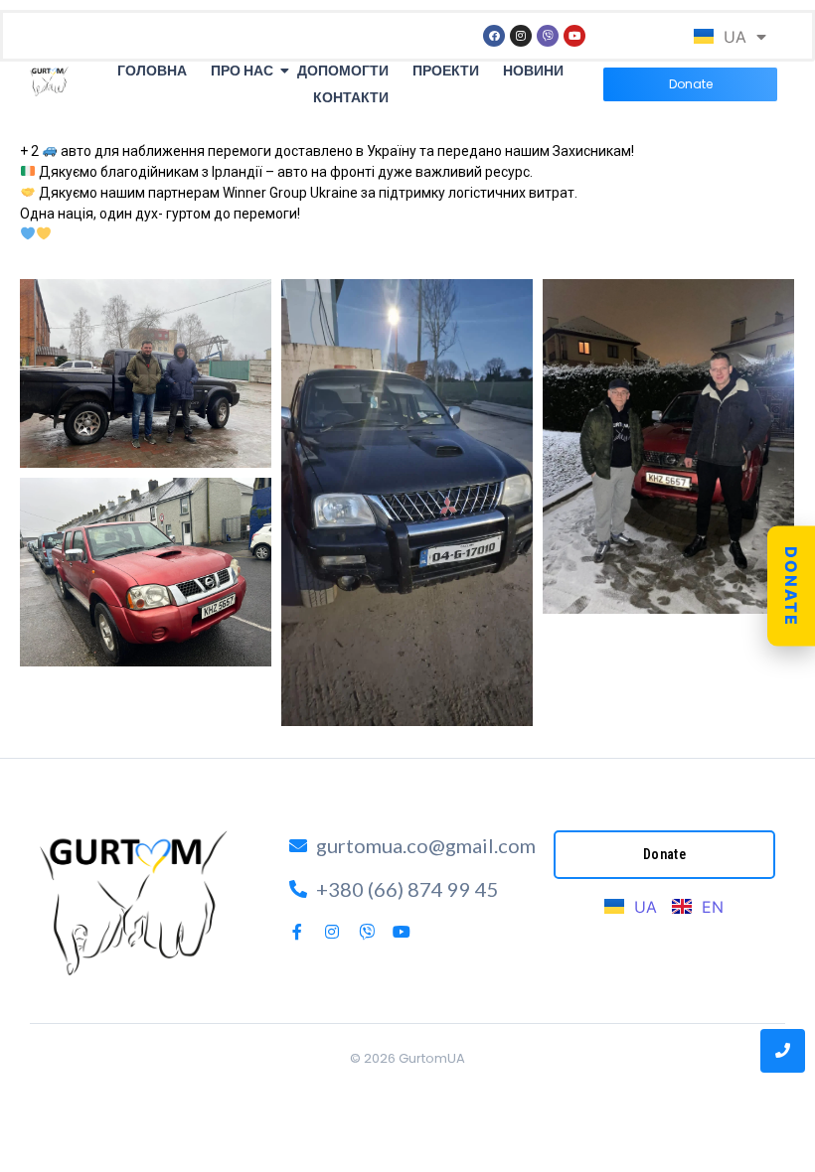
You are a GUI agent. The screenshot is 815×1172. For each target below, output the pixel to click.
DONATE (791, 586)
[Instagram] (521, 36)
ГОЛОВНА (152, 70)
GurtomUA (432, 1058)
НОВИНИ (533, 70)
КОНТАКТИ (351, 97)
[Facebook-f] (297, 932)
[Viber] (548, 36)
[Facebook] (494, 36)
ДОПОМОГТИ (343, 70)
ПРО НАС (242, 70)
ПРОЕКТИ (445, 70)
